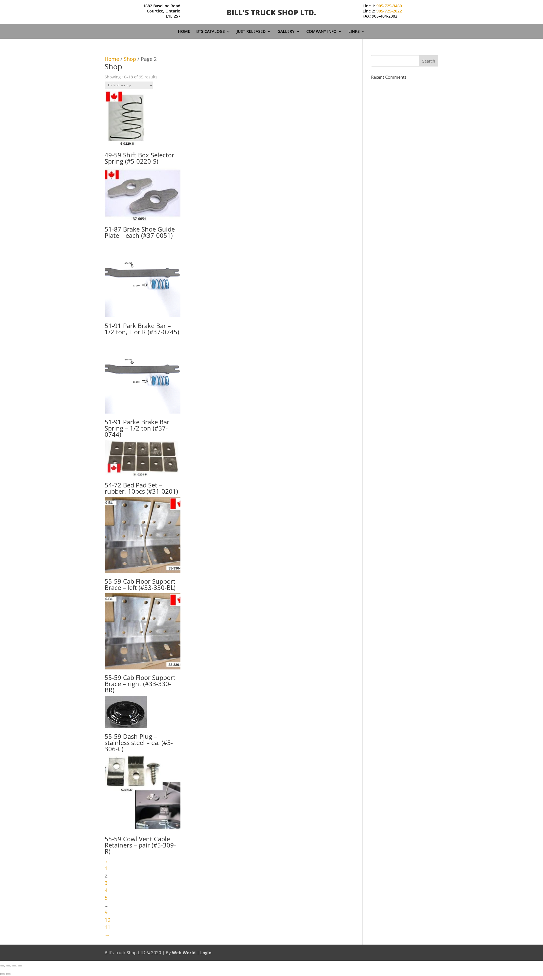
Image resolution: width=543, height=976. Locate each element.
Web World (184, 952)
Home (184, 31)
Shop (130, 58)
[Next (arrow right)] (8, 974)
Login (206, 952)
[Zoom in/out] (2, 966)
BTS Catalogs (210, 31)
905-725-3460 (389, 5)
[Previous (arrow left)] (2, 974)
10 (107, 919)
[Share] (14, 966)
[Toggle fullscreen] (8, 966)
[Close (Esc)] (20, 966)
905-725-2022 (389, 11)
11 (107, 927)
